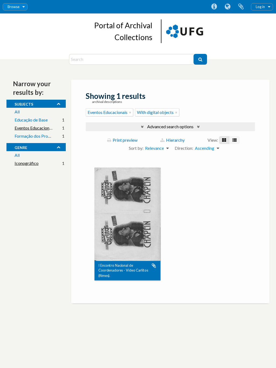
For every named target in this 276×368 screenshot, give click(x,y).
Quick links (214, 6)
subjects (24, 103)
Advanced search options (170, 126)
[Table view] (234, 140)
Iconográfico (27, 163)
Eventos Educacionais (34, 127)
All (17, 111)
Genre (21, 147)
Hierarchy (175, 140)
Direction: (184, 148)
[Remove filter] (130, 112)
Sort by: (136, 148)
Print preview (124, 140)
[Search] (200, 59)
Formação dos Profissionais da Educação (52, 135)
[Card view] (224, 140)
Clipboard (241, 6)
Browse (13, 7)
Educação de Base (31, 119)
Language (227, 6)
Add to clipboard (154, 265)
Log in (260, 7)
